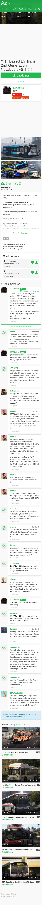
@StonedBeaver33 (17, 355)
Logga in (21, 714)
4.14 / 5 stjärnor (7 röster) (8, 189)
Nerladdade (9, 185)
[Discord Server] (16, 90)
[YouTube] (13, 90)
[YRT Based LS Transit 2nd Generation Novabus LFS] (21, 148)
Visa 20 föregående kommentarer (21, 326)
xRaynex (13, 579)
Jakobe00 (13, 545)
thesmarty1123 (15, 613)
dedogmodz (14, 391)
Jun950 (13, 411)
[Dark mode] (35, 9)
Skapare (22, 289)
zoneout (13, 509)
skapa (31, 714)
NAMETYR (14, 368)
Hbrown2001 (15, 563)
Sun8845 (13, 629)
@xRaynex (14, 602)
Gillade (21, 185)
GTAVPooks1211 (16, 693)
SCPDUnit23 (18, 87)
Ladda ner (22, 75)
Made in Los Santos (8, 896)
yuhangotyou (15, 647)
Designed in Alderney (9, 894)
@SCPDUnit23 (15, 566)
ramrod (12, 331)
